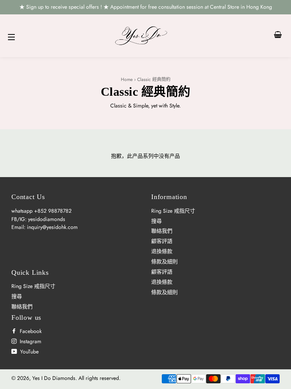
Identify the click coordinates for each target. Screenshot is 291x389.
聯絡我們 (161, 231)
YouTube (29, 351)
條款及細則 (164, 261)
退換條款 (161, 251)
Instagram (29, 341)
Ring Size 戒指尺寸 (173, 211)
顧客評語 (161, 241)
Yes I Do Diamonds (53, 378)
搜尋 (156, 221)
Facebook (30, 331)
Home (127, 79)
